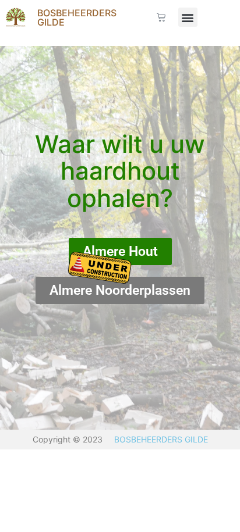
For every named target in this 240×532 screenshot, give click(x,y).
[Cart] (161, 17)
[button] (187, 17)
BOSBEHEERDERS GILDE (77, 17)
